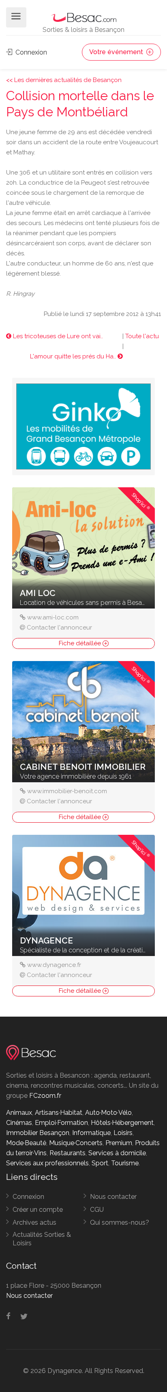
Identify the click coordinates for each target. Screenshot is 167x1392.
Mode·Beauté (26, 1143)
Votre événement (117, 52)
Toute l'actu (142, 336)
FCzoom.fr (45, 1095)
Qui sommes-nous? (119, 1222)
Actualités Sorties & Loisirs (42, 1239)
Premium (118, 1143)
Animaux (19, 1112)
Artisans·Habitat (58, 1112)
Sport (100, 1163)
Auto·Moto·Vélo (108, 1112)
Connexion (30, 52)
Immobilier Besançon (37, 1133)
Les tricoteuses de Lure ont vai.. (57, 336)
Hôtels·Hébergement (122, 1123)
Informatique (91, 1133)
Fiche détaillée (81, 643)
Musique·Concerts (76, 1143)
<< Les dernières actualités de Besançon (64, 80)
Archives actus (34, 1222)
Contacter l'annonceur (59, 627)
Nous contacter (113, 1196)
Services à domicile (117, 1153)
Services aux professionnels (47, 1163)
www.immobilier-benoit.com (67, 791)
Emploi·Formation (61, 1123)
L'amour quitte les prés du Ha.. (74, 356)
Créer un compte (38, 1209)
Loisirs (123, 1133)
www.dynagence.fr (54, 965)
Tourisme (125, 1163)
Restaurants (67, 1153)
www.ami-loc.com (53, 617)
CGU (97, 1209)
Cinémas (19, 1123)
